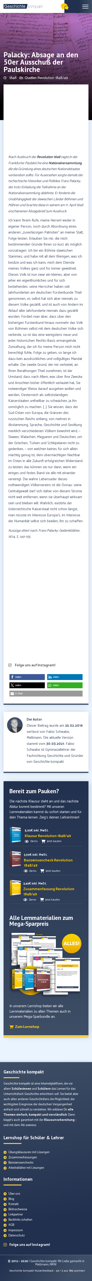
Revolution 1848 (48, 157)
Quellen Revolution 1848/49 (46, 78)
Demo (34, 841)
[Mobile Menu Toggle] (85, 6)
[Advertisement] (46, 119)
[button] (27, 677)
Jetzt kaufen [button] (54, 841)
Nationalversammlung (65, 163)
